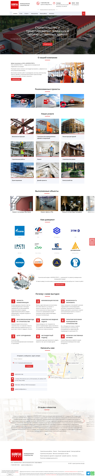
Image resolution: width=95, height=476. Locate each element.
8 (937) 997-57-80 (19, 374)
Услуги (26, 13)
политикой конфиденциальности (71, 471)
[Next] (90, 36)
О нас (21, 13)
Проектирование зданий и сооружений (50, 456)
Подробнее (47, 44)
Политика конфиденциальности (49, 458)
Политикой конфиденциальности (25, 362)
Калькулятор (34, 13)
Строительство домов (46, 453)
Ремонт (55, 451)
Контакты (51, 13)
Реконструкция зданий (64, 451)
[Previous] (4, 36)
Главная (15, 13)
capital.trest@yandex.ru (46, 4)
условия (16, 472)
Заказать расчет (60, 284)
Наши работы (43, 13)
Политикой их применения (51, 474)
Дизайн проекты (66, 456)
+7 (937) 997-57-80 (44, 3)
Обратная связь (16, 79)
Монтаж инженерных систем (60, 453)
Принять (10, 474)
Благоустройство (75, 451)
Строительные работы (46, 451)
